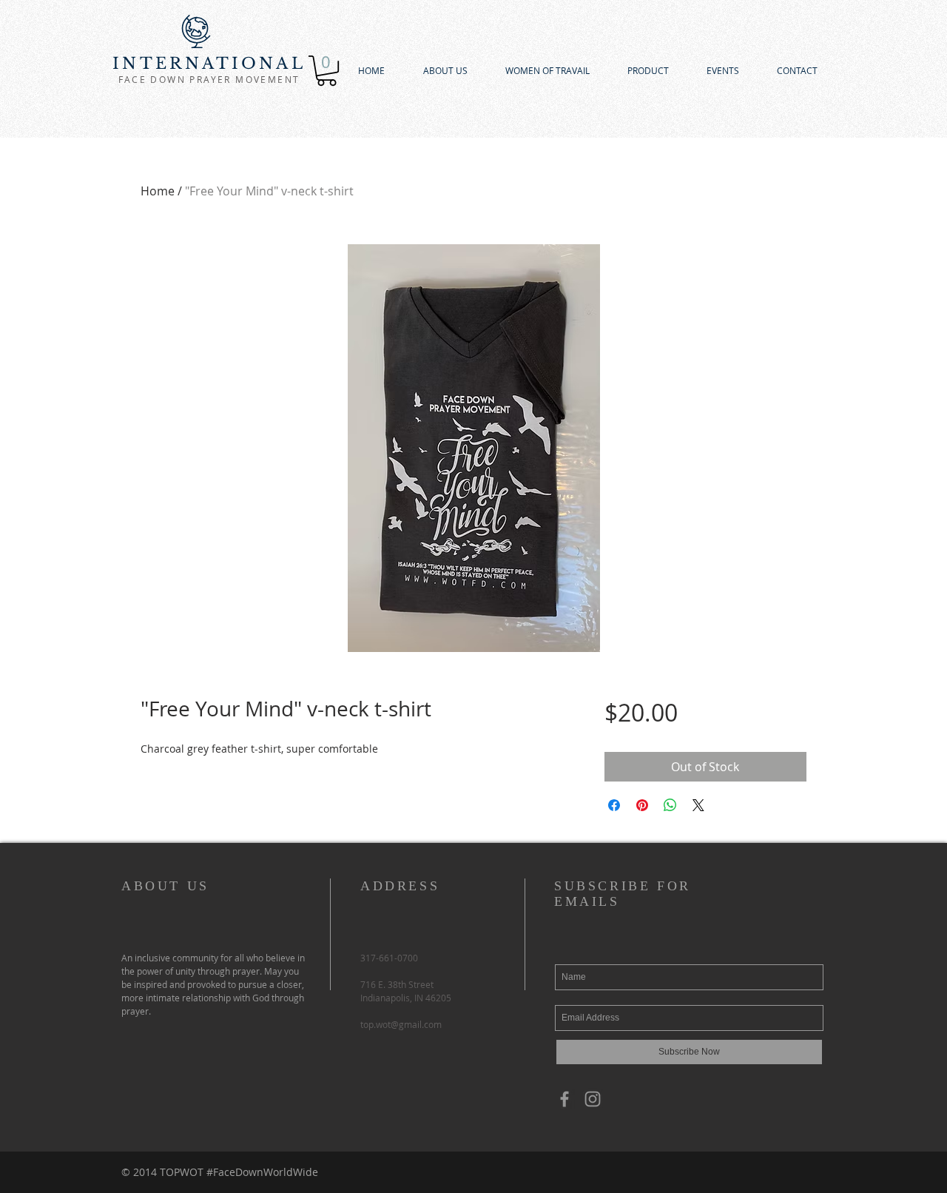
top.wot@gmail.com (401, 1024)
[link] (327, 71)
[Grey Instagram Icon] (592, 1099)
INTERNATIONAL (209, 63)
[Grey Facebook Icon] (564, 1099)
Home (158, 191)
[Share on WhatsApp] (670, 805)
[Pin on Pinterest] (642, 805)
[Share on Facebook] (614, 805)
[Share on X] (698, 805)
